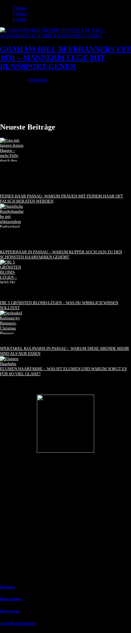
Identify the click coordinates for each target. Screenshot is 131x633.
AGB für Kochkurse (18, 623)
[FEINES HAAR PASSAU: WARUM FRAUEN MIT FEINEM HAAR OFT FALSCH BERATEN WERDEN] (12, 166)
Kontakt (7, 586)
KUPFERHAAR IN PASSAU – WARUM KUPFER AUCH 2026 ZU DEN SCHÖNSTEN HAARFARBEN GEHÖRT (61, 254)
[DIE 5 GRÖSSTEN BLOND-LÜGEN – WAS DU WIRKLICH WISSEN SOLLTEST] (12, 280)
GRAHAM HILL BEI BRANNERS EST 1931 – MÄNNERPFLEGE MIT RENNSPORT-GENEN (65, 57)
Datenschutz (11, 598)
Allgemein (37, 80)
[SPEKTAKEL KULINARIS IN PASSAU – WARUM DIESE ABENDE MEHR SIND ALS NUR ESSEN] (12, 328)
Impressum (10, 611)
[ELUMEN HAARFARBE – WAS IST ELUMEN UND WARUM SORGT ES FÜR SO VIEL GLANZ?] (12, 361)
